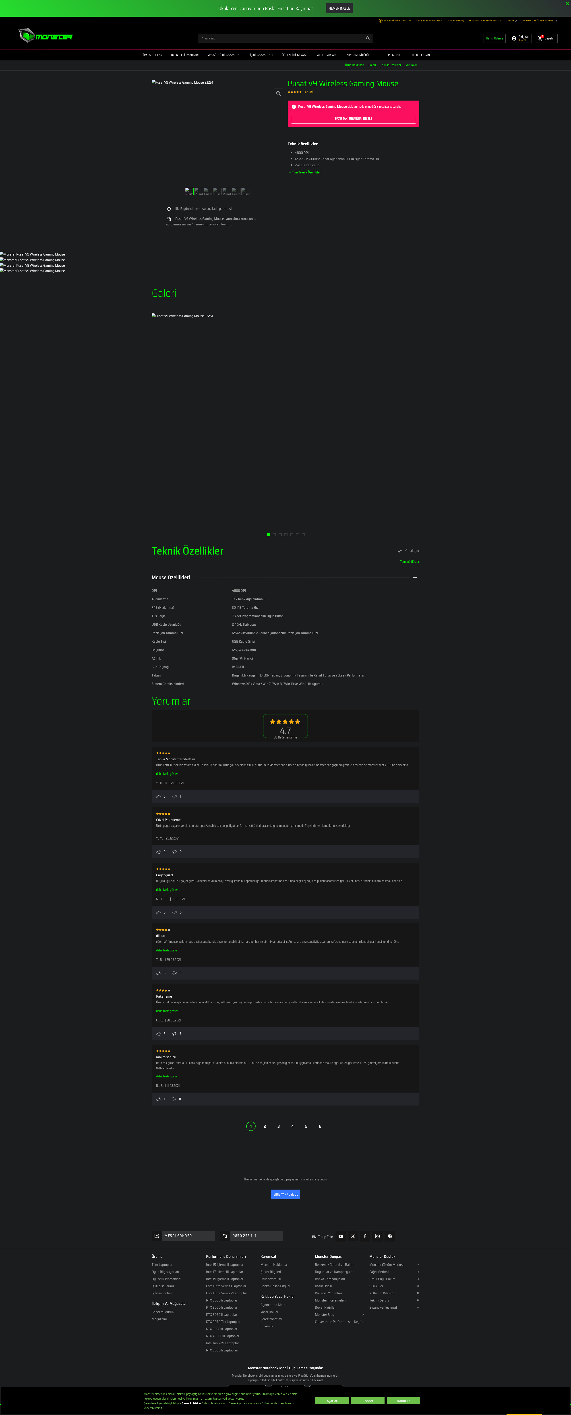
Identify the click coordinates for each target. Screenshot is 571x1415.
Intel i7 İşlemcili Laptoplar (224, 1272)
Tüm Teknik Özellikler (306, 172)
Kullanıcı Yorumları (328, 1293)
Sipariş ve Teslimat (383, 1307)
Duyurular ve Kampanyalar (334, 1272)
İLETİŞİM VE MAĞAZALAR (429, 21)
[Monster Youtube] (340, 1236)
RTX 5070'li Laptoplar (221, 1314)
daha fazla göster (167, 773)
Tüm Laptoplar (162, 1264)
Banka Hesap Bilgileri (276, 1286)
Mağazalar (159, 1319)
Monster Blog (324, 1314)
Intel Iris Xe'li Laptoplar (222, 1343)
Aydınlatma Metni (273, 1305)
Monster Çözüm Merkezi (386, 1264)
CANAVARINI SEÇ (455, 21)
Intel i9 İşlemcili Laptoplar (224, 1279)
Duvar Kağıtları (326, 1307)
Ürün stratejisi (271, 1279)
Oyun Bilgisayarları (165, 1272)
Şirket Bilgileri (271, 1272)
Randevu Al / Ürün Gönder (538, 21)
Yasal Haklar (269, 1312)
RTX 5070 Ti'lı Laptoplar (223, 1321)
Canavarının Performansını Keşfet (339, 1321)
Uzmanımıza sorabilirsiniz (212, 224)
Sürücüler (376, 1286)
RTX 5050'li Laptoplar (221, 1300)
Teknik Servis (379, 1300)
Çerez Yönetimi (271, 1319)
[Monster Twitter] (353, 1236)
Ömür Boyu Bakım (382, 1279)
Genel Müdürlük (163, 1312)
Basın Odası (323, 1286)
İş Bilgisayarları (163, 1286)
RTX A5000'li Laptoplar (222, 1336)
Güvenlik (267, 1326)
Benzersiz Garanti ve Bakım (485, 21)
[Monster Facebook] (365, 1236)
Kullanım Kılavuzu (382, 1293)
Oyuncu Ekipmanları (166, 1279)
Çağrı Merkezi (379, 1272)
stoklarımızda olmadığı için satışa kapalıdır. (349, 112)
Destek (510, 21)
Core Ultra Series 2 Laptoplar (226, 1293)
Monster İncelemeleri (330, 1300)
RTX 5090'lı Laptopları (222, 1350)
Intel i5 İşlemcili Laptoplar (224, 1264)
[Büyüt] (278, 93)
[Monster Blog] (390, 1236)
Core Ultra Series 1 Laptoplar (226, 1286)
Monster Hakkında (274, 1264)
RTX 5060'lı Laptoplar (221, 1307)
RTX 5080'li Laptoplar (221, 1329)
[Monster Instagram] (377, 1236)
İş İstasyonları (162, 1293)
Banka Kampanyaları (330, 1279)
